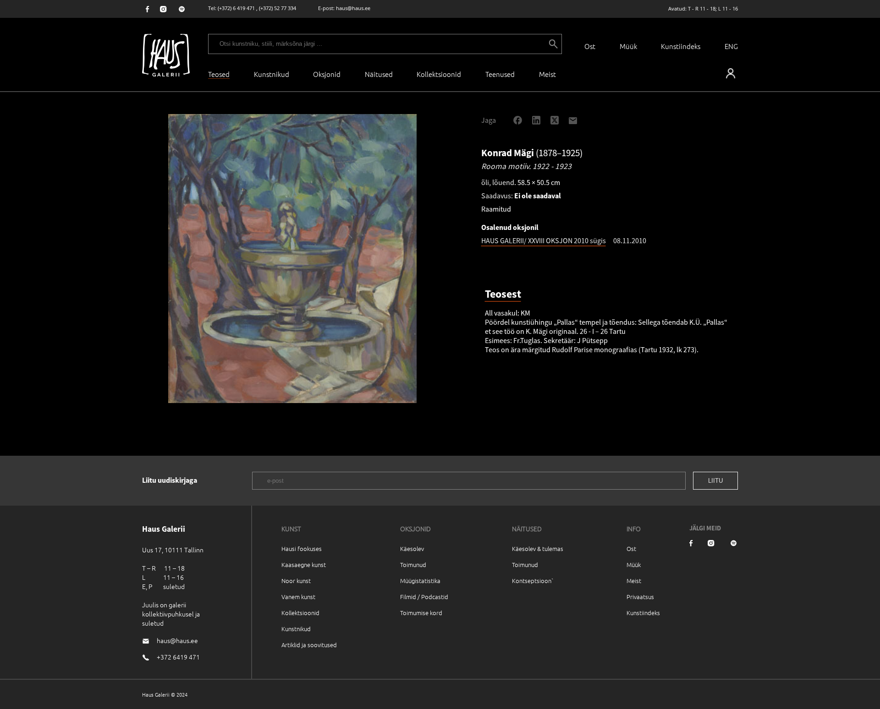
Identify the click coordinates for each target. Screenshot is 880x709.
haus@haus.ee (353, 8)
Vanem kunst (298, 596)
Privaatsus (640, 596)
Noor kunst (296, 580)
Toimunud (413, 564)
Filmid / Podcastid (424, 596)
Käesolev (412, 548)
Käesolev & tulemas (537, 548)
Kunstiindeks (680, 46)
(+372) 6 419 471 (236, 8)
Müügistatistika (420, 580)
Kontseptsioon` (533, 580)
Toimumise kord (421, 612)
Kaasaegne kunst (303, 564)
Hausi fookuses (301, 548)
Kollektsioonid (439, 74)
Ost (589, 46)
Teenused (500, 74)
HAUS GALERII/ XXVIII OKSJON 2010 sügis (543, 240)
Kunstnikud (271, 74)
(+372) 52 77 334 (277, 8)
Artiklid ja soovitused (309, 644)
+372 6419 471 (178, 656)
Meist (634, 580)
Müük (628, 46)
